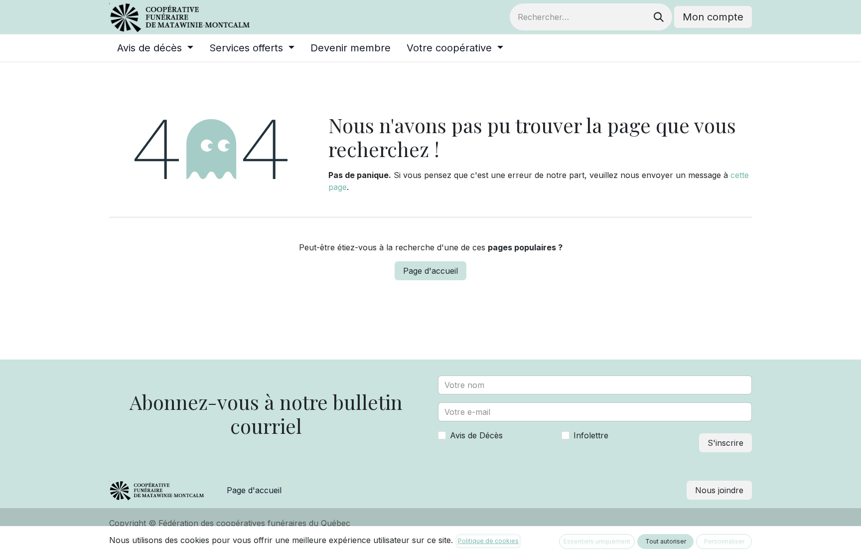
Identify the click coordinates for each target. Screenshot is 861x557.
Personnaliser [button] (724, 541)
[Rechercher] (658, 16)
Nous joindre (719, 490)
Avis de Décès (476, 435)
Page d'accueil (430, 271)
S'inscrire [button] (725, 443)
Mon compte (713, 17)
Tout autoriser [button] (665, 541)
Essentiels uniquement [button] (597, 541)
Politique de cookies (488, 541)
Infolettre (591, 435)
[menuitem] (155, 47)
